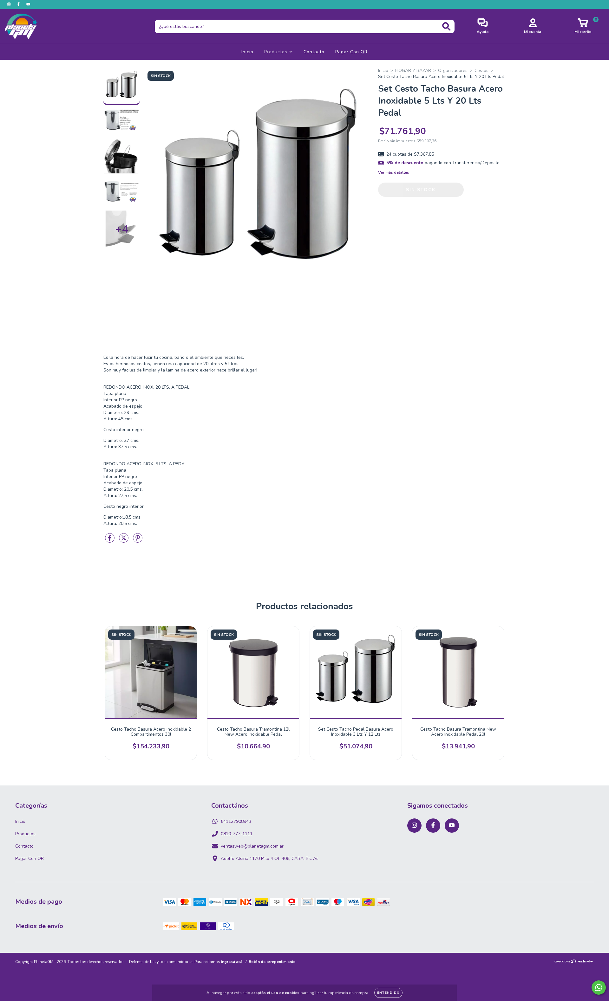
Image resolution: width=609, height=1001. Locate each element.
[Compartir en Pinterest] (137, 541)
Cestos (481, 71)
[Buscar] (446, 26)
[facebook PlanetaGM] (19, 4)
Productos (276, 52)
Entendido (388, 993)
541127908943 (236, 821)
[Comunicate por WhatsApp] (599, 987)
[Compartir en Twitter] (124, 541)
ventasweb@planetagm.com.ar (252, 846)
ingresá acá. (232, 961)
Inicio (247, 52)
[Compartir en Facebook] (110, 541)
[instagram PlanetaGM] (9, 4)
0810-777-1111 (236, 834)
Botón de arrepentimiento (272, 961)
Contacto (314, 52)
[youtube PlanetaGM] (28, 4)
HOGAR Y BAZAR (413, 71)
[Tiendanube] (574, 962)
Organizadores (453, 71)
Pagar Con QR (351, 52)
